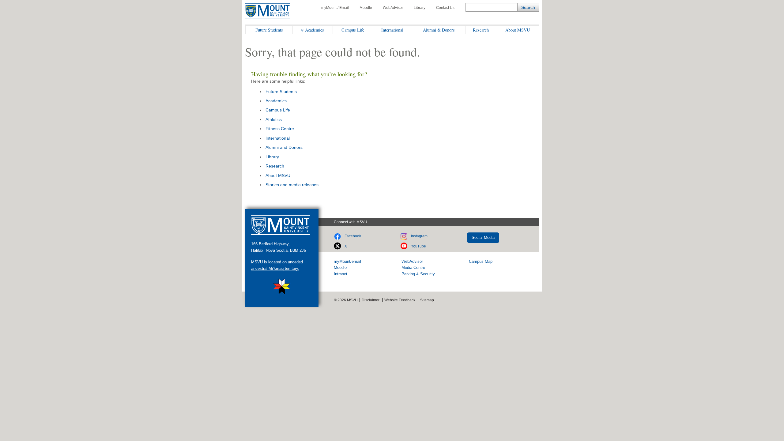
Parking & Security (418, 274)
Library (419, 8)
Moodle (366, 8)
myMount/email (347, 261)
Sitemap (427, 300)
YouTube (418, 246)
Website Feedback (399, 300)
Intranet (340, 274)
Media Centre (413, 267)
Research (481, 30)
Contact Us (445, 8)
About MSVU (517, 30)
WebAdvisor (393, 8)
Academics (314, 30)
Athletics (274, 119)
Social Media (483, 237)
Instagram (419, 236)
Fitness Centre (280, 128)
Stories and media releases (292, 184)
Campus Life (352, 30)
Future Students (269, 30)
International (392, 30)
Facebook (353, 236)
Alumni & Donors (439, 30)
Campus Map (480, 261)
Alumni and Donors (284, 147)
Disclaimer (370, 300)
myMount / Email (335, 8)
